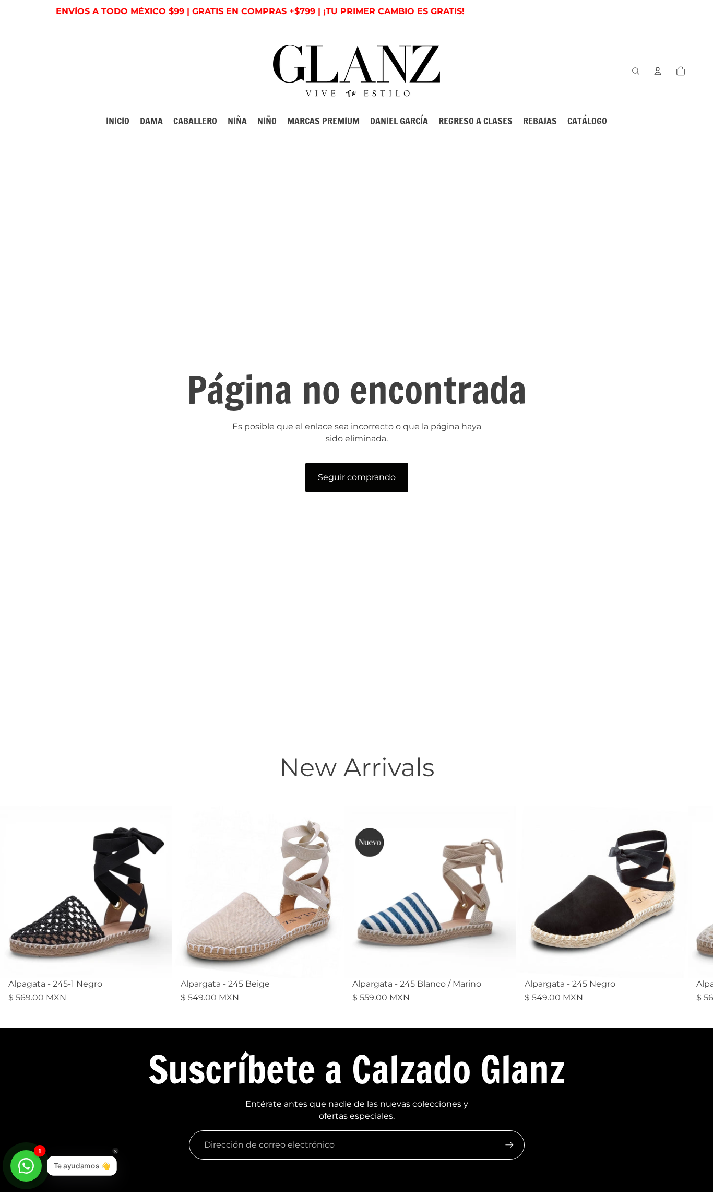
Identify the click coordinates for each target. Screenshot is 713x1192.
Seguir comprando (357, 477)
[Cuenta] (657, 71)
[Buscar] (635, 71)
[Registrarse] (509, 1145)
